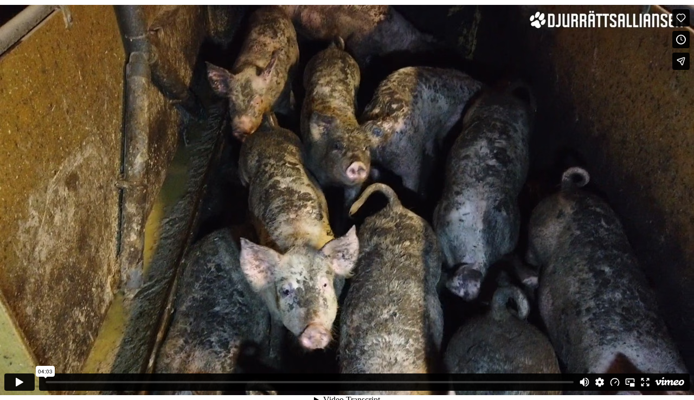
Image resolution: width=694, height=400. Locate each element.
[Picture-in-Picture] (630, 382)
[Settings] (599, 382)
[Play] (19, 382)
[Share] (681, 61)
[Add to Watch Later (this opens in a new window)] (681, 39)
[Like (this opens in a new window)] (681, 18)
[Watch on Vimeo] (669, 382)
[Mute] (584, 382)
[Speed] (614, 382)
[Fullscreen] (645, 382)
